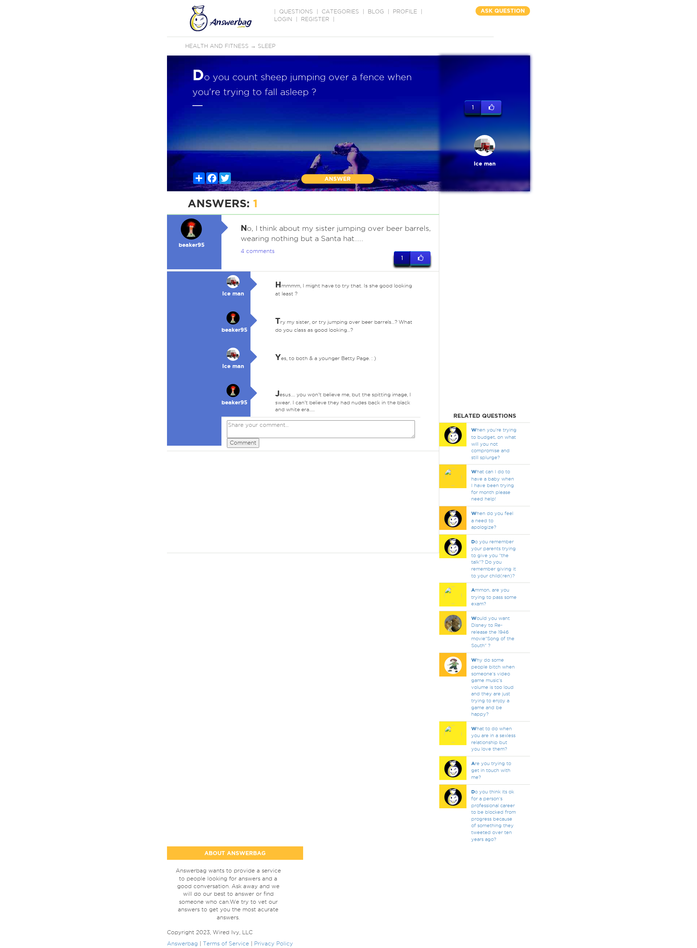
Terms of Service (226, 944)
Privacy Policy (273, 944)
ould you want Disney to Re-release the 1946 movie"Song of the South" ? (492, 632)
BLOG (376, 12)
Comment (243, 443)
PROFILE (405, 12)
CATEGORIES (340, 12)
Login (283, 19)
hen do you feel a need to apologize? (492, 520)
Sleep (267, 46)
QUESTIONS (296, 12)
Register (315, 19)
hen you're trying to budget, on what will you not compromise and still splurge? (494, 443)
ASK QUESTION (503, 11)
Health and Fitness (217, 46)
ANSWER (338, 179)
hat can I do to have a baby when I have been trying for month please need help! (492, 485)
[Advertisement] (303, 502)
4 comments (257, 251)
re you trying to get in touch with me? (491, 770)
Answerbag (182, 944)
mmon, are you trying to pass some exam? (494, 596)
